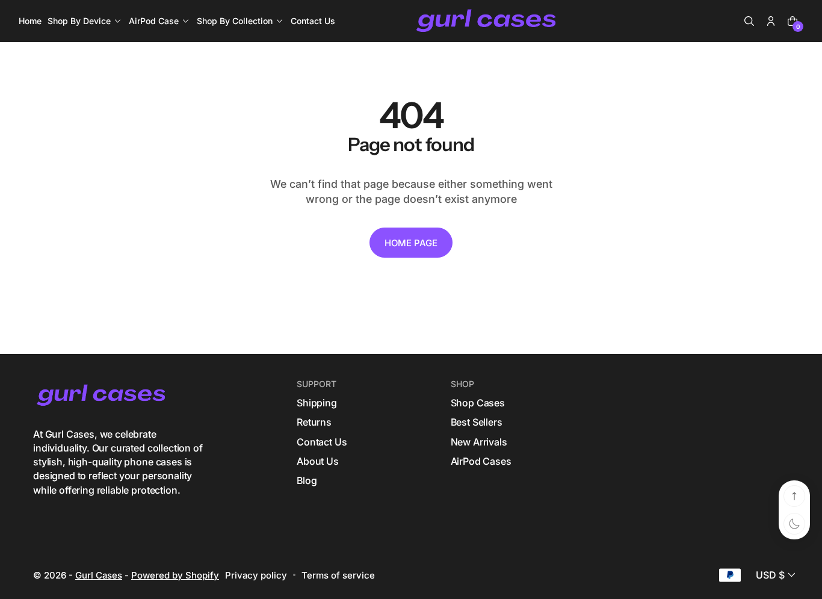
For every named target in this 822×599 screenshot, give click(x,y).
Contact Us (322, 442)
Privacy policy (256, 575)
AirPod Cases (481, 461)
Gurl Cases (98, 575)
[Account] (771, 21)
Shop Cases (478, 403)
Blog (307, 480)
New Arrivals (479, 442)
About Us (318, 461)
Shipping (317, 403)
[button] (749, 21)
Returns (314, 422)
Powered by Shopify (175, 575)
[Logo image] (487, 21)
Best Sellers (476, 422)
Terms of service (338, 575)
